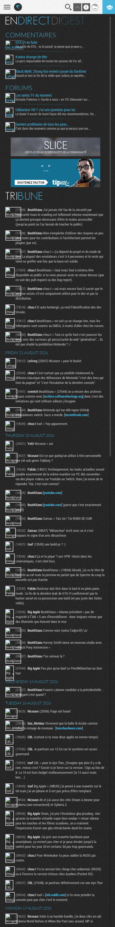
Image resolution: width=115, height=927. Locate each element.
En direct (27, 21)
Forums (18, 88)
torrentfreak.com (76, 414)
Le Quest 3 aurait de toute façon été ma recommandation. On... (56, 114)
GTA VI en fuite (26, 42)
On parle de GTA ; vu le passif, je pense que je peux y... (50, 46)
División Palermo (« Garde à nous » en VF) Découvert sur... (53, 99)
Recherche (68, 7)
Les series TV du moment (34, 95)
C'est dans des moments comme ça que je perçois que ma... (53, 128)
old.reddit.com (55, 894)
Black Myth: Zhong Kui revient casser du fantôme (51, 71)
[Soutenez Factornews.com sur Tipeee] (55, 186)
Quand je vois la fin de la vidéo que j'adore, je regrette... (51, 75)
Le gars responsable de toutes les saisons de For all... (49, 61)
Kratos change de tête (31, 57)
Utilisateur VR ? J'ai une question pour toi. (46, 110)
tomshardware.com (69, 728)
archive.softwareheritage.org (63, 396)
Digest (68, 21)
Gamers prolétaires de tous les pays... (42, 124)
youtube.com (52, 492)
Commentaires (30, 35)
